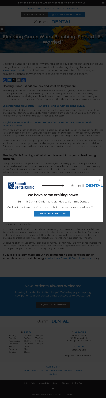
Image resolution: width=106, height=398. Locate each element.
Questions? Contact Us (52, 214)
